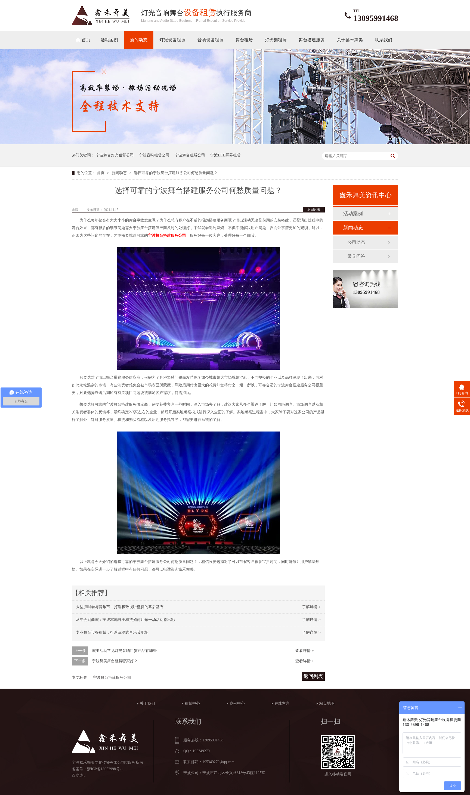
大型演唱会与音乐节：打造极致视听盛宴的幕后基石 (119, 607)
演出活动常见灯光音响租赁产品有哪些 (124, 651)
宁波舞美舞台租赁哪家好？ (115, 661)
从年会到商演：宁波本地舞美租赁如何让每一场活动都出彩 (125, 620)
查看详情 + (304, 651)
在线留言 (282, 703)
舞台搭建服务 (312, 40)
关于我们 (147, 703)
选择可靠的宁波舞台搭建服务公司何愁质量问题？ (176, 173)
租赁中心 (192, 703)
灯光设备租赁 (172, 40)
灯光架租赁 (276, 40)
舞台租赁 (244, 40)
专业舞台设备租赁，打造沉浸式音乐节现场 (112, 632)
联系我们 (383, 40)
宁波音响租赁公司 (154, 155)
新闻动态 (138, 40)
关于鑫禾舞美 (350, 40)
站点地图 (327, 703)
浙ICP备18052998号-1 (105, 769)
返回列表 (313, 209)
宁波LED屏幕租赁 (225, 155)
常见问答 (356, 256)
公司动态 (356, 242)
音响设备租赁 (210, 40)
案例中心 (237, 703)
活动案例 (109, 40)
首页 (86, 40)
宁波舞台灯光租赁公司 (115, 155)
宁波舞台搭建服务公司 (167, 235)
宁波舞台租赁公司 (190, 155)
